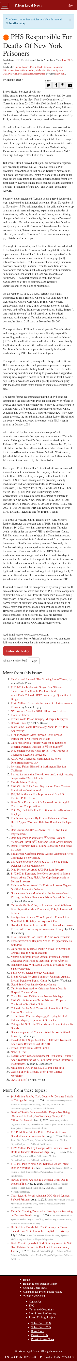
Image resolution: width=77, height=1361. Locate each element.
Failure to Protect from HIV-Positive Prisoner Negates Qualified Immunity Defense (41, 887)
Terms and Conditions (41, 1309)
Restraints (54, 1120)
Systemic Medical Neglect (56, 1183)
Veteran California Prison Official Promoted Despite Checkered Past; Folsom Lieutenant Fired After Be (40, 958)
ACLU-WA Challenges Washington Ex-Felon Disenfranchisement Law (36, 760)
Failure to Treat (18, 1171)
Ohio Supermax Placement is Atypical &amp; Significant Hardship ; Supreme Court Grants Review (41, 840)
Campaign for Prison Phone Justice (42, 1291)
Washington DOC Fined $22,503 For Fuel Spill (37, 1067)
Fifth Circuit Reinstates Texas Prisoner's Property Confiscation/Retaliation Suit (38, 1002)
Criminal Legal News (35, 1287)
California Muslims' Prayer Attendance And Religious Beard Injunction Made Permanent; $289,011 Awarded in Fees (41, 909)
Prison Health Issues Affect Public (30, 1048)
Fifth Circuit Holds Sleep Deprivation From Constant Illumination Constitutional (40, 788)
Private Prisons (22, 66)
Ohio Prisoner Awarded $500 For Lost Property (37, 869)
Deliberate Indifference (43, 1108)
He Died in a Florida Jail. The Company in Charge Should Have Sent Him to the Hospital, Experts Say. (40, 1229)
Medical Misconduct (24, 70)
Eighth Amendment (35, 1187)
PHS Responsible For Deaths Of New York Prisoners (40, 937)
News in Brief (18, 1052)
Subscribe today (15, 23)
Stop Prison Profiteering (42, 1313)
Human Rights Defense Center (40, 1283)
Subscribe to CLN (41, 1327)
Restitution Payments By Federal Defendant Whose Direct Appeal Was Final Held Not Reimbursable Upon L (41, 822)
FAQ (31, 1305)
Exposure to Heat (27, 1156)
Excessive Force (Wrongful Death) (47, 1124)
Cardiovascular (10, 73)
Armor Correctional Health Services (42, 1235)
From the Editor (20, 715)
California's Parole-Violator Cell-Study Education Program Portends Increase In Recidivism (38, 744)
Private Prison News (42, 1339)
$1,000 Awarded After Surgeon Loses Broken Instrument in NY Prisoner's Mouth (36, 737)
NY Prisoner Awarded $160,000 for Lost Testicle (38, 711)
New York (60, 73)
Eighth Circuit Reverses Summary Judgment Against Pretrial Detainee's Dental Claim (40, 978)
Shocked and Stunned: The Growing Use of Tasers (39, 679)
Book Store (37, 1331)
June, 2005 (67, 59)
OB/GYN (67, 1167)
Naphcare (56, 1167)
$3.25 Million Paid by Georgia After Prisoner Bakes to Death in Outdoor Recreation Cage (41, 1150)
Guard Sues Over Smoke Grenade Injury (33, 984)
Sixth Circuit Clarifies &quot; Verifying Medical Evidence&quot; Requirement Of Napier (39, 1018)
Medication (41, 70)
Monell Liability (39, 1128)
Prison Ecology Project (42, 1317)
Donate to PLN (39, 1335)
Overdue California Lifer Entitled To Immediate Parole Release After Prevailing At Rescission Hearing (42, 927)
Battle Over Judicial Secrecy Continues (32, 972)
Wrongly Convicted (34, 1295)
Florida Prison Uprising (24, 782)
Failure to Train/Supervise (46, 1140)
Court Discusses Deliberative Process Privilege (37, 996)
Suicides (45, 1104)
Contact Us (35, 1301)
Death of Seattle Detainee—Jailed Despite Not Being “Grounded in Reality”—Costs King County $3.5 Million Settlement (40, 1116)
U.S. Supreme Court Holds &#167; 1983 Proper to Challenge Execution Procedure (39, 752)
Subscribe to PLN (41, 1323)
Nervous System (55, 70)
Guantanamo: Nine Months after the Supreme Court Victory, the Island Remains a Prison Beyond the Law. (41, 895)
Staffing (49, 1187)
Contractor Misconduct (61, 1215)
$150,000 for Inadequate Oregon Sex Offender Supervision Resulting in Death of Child (37, 689)
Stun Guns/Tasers (25, 1140)
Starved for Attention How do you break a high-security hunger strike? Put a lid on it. (42, 776)
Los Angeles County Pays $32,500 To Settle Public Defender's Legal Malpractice (39, 863)
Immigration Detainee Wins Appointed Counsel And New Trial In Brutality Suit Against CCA (40, 919)
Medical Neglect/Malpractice (31, 73)
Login (33, 661)
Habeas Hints (18, 723)
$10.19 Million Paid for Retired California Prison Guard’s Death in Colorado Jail (38, 1134)
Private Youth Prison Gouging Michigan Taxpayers (39, 719)
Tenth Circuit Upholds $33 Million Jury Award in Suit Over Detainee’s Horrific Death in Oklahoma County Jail (41, 1247)
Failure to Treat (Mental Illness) (25, 1104)
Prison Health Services (41, 66)
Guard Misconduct (56, 1199)
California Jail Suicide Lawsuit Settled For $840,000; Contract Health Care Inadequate (40, 951)
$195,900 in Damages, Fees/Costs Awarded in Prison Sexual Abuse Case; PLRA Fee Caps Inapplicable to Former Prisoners (40, 877)
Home (26, 1280)
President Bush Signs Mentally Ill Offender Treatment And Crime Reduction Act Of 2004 (41, 1042)
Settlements (42, 1156)
